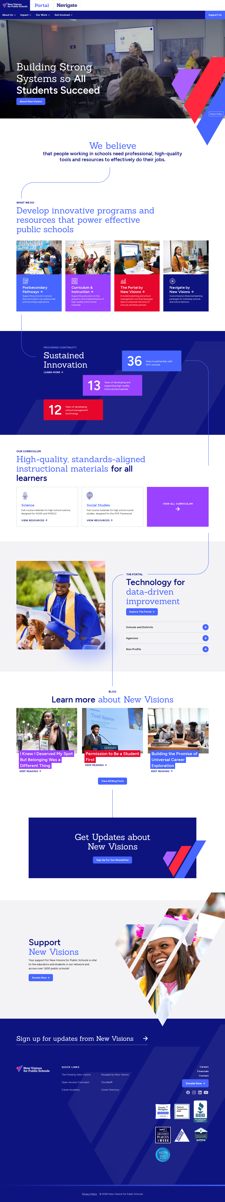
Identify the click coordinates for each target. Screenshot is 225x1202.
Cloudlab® (106, 1082)
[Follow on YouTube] (206, 1092)
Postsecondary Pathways (34, 289)
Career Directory (110, 1089)
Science (27, 505)
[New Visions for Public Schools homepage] (32, 1080)
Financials (203, 1071)
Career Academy (71, 1089)
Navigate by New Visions (179, 289)
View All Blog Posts (112, 781)
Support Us (215, 14)
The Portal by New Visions (131, 289)
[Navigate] (67, 5)
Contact (204, 1075)
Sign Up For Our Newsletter (112, 859)
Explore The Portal (140, 611)
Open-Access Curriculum (75, 1082)
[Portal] (42, 5)
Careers (204, 1066)
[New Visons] (15, 5)
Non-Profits (133, 649)
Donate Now (39, 977)
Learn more (53, 372)
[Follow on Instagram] (194, 1092)
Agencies (132, 638)
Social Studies (98, 505)
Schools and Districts (139, 627)
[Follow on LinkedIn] (200, 1092)
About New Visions (31, 101)
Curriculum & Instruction (82, 289)
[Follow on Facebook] (188, 1092)
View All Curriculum (178, 503)
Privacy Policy (89, 1194)
